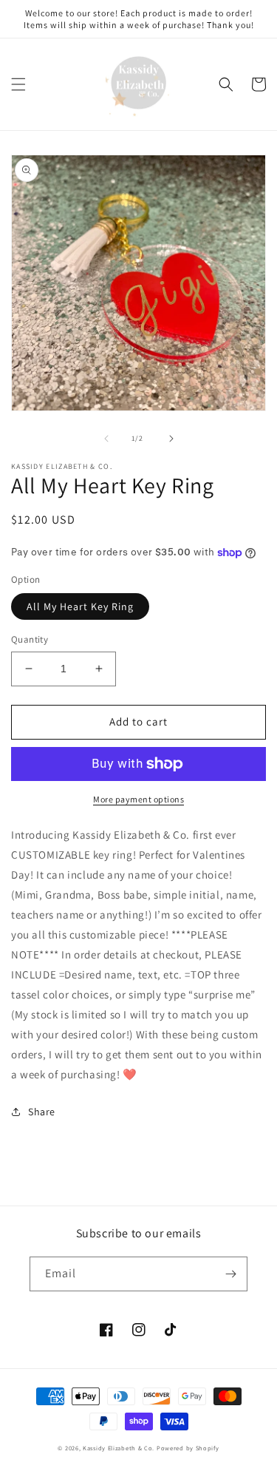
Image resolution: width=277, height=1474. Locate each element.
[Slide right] (171, 438)
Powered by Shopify (188, 1448)
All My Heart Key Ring (80, 606)
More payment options (138, 799)
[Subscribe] (230, 1274)
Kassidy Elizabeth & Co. (120, 1448)
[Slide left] (106, 438)
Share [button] (41, 1111)
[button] (18, 84)
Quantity (29, 639)
